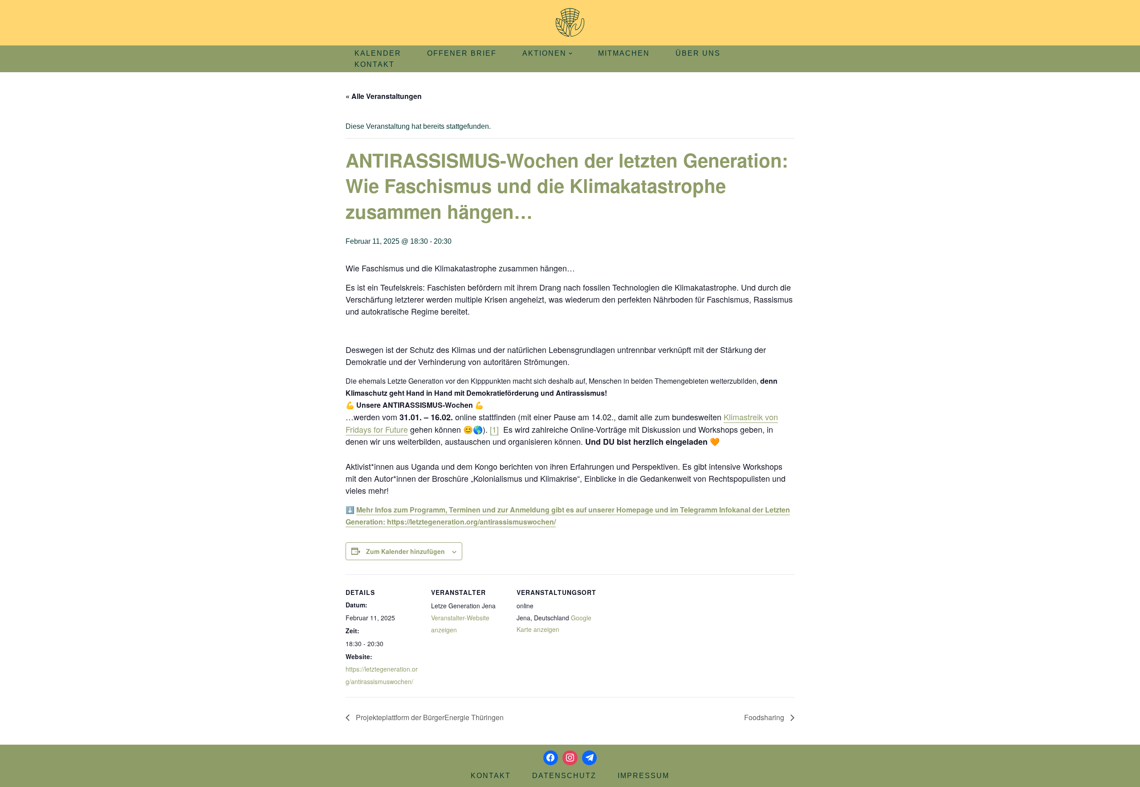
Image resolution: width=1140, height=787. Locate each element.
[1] (494, 429)
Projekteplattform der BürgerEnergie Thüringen (429, 717)
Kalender (377, 53)
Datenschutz (564, 775)
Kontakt (374, 64)
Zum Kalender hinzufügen (405, 551)
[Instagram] (570, 758)
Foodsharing (765, 717)
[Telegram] (589, 758)
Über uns (698, 53)
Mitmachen (624, 53)
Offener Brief (462, 53)
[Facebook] (551, 758)
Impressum (643, 775)
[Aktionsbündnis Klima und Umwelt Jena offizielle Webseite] (570, 22)
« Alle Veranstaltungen (384, 96)
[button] (570, 53)
